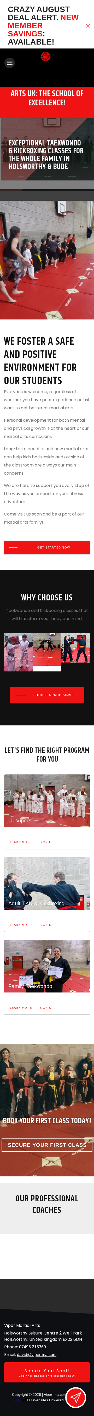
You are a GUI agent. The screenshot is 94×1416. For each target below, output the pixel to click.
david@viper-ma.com (36, 1354)
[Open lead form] (75, 1397)
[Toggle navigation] (9, 63)
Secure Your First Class (47, 1145)
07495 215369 (32, 1347)
